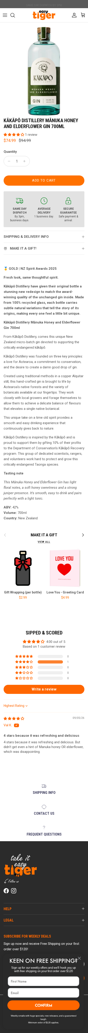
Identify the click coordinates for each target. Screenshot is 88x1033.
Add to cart (44, 180)
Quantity (10, 152)
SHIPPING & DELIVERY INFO (26, 237)
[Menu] (5, 15)
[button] (14, 135)
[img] (14, 719)
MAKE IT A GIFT (44, 534)
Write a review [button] (44, 689)
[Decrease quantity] (8, 161)
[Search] (15, 15)
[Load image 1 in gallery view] (44, 71)
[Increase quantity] (26, 161)
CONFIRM (44, 1005)
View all (44, 541)
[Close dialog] (80, 958)
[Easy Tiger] (44, 15)
